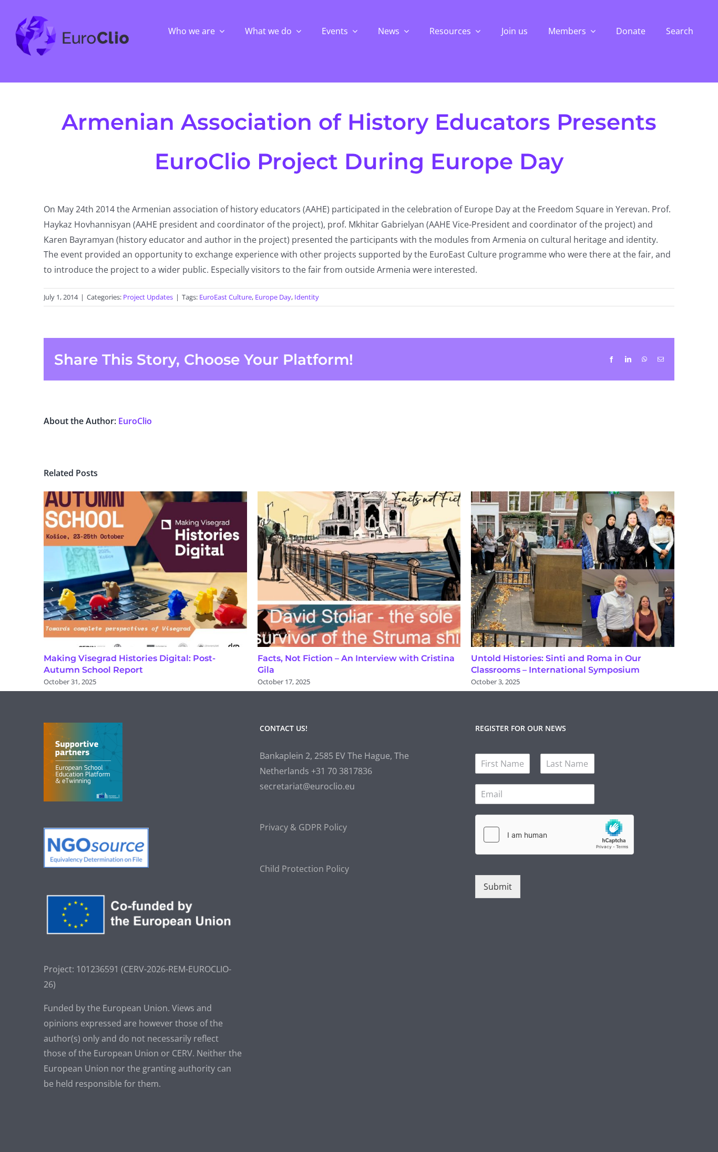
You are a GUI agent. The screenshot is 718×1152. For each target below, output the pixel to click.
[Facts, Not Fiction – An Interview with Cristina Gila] (359, 497)
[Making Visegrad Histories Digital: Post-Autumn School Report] (145, 497)
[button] (51, 589)
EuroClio (135, 421)
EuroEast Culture (225, 297)
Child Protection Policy (304, 869)
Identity (306, 297)
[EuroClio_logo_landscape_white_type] (72, 18)
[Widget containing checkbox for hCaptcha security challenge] (554, 835)
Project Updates (148, 297)
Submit (498, 886)
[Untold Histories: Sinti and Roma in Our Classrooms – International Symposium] (572, 497)
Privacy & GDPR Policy (303, 827)
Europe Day (273, 297)
